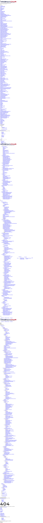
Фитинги (7, 375)
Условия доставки (2, 513)
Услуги (1, 508)
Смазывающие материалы (7, 380)
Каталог (4, 327)
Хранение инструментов (7, 452)
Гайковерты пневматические (9, 353)
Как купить (4, 485)
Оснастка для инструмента (7, 383)
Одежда (6, 468)
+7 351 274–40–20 (2, 325)
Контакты (1, 511)
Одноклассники (3, 501)
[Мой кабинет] (0, 322)
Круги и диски (7, 396)
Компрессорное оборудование (7, 369)
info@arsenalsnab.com (3, 130)
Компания (1, 509)
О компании (1, 510)
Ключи (6, 403)
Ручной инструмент (6, 401)
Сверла (6, 391)
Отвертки (7, 411)
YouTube (3, 133)
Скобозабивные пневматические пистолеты (9, 480)
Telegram (3, 132)
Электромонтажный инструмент (9, 437)
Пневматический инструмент (7, 351)
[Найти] (0, 140)
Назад (7, 331)
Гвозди (6, 458)
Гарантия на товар (2, 514)
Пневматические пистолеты (9, 364)
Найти (1, 522)
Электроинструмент (6, 329)
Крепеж (5, 456)
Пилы (6, 336)
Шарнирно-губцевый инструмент (9, 429)
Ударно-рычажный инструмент (9, 415)
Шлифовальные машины (8, 341)
